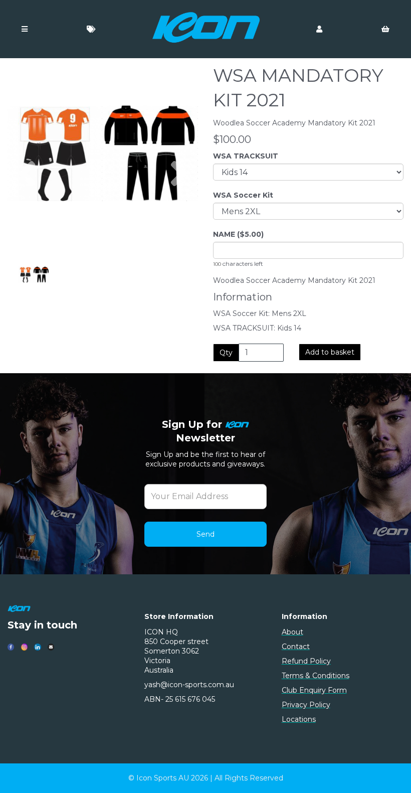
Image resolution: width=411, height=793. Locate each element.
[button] (27, 201)
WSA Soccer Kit (243, 195)
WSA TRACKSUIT (245, 156)
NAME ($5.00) (238, 234)
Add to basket (329, 352)
